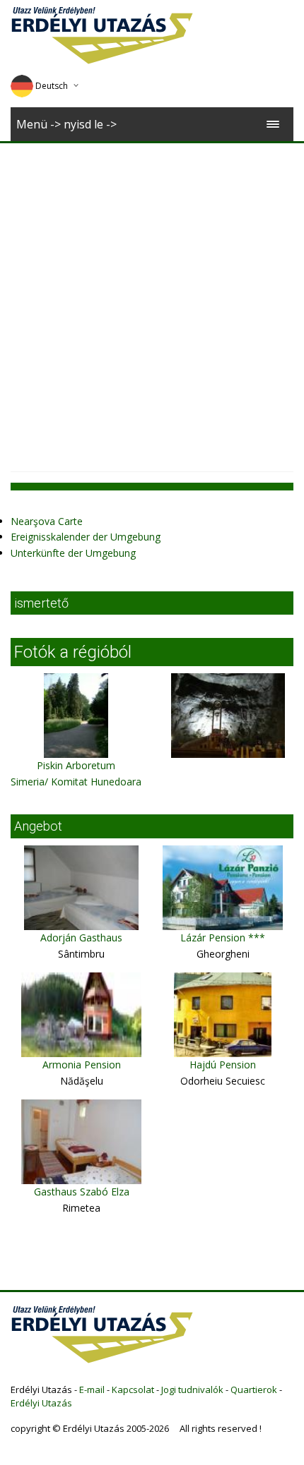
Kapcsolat (133, 1389)
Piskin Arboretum (76, 765)
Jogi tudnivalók (192, 1389)
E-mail (92, 1389)
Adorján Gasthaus (81, 937)
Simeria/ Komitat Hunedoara (76, 781)
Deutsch (51, 86)
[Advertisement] (152, 302)
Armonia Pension (81, 1064)
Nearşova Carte (47, 521)
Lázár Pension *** (222, 937)
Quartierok (253, 1389)
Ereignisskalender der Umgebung (85, 536)
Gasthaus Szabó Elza (81, 1191)
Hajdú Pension (222, 1064)
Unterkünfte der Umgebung (73, 553)
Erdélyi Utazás (41, 1403)
